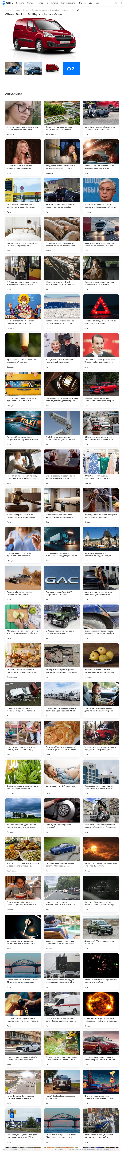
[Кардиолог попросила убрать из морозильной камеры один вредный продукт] (62, 157)
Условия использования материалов (89, 1149)
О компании (13, 1149)
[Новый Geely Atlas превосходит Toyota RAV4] (62, 1088)
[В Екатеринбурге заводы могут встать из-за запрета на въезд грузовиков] (101, 235)
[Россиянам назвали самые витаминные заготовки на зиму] (101, 661)
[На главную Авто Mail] (9, 3)
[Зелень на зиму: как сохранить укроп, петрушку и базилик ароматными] (62, 119)
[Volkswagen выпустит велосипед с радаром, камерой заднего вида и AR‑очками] (101, 739)
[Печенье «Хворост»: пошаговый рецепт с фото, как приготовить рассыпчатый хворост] (62, 739)
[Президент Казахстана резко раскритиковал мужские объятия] (101, 196)
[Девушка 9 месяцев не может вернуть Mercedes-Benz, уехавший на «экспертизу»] (62, 855)
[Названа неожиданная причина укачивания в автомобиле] (101, 274)
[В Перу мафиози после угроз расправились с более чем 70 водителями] (101, 429)
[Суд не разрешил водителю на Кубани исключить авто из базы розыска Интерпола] (62, 467)
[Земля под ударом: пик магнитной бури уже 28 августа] (101, 855)
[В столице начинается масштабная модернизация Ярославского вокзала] (101, 545)
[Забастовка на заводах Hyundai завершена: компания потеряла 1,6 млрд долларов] (101, 778)
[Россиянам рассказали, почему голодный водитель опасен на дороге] (23, 467)
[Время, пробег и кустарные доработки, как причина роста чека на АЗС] (23, 933)
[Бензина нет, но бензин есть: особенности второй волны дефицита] (23, 196)
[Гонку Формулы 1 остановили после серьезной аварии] (23, 1088)
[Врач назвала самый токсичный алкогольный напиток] (23, 351)
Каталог (8, 10)
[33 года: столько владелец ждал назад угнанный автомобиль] (62, 196)
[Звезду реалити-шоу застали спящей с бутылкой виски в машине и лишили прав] (101, 584)
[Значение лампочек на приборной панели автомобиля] (101, 971)
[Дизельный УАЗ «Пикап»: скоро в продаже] (101, 933)
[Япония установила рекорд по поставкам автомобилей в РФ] (62, 971)
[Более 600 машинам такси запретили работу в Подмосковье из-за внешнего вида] (23, 429)
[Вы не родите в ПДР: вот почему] (62, 778)
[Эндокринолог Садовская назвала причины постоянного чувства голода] (23, 894)
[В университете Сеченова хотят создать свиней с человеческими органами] (62, 235)
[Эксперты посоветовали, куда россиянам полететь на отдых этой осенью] (62, 933)
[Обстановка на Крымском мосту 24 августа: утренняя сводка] (62, 1126)
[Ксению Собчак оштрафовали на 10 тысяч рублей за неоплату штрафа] (101, 351)
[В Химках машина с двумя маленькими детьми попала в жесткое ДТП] (23, 700)
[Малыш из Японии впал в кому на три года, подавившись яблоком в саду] (23, 623)
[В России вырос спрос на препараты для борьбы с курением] (23, 545)
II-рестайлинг (55, 10)
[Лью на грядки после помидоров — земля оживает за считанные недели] (62, 1049)
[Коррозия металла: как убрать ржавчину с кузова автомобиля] (101, 623)
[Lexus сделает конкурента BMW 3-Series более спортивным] (23, 1049)
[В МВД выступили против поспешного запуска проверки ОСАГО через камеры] (62, 429)
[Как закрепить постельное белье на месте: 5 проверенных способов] (23, 235)
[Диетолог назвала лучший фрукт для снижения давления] (23, 778)
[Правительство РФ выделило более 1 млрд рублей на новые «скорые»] (62, 1010)
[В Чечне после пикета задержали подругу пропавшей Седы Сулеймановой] (23, 119)
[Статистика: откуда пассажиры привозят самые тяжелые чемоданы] (23, 390)
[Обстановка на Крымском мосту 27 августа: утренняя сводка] (23, 971)
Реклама (23, 1149)
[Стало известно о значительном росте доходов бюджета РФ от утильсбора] (62, 700)
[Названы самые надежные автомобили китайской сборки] (101, 390)
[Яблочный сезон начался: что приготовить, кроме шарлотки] (23, 661)
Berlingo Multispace (39, 10)
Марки (17, 10)
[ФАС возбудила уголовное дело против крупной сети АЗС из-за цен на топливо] (23, 1126)
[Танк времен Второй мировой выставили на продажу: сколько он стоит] (62, 661)
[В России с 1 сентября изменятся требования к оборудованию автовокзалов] (23, 274)
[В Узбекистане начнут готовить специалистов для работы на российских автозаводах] (101, 1126)
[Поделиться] (78, 10)
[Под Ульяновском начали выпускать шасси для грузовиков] (62, 545)
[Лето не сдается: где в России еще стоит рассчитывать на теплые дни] (23, 816)
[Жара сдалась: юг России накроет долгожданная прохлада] (101, 506)
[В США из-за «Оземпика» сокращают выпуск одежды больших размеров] (101, 467)
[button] (42, 39)
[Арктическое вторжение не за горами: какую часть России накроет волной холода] (62, 312)
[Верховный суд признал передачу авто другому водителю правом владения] (62, 390)
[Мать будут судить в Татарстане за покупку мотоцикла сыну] (101, 119)
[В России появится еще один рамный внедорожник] (62, 623)
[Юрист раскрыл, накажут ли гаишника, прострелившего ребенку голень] (23, 506)
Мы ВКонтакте (60, 1149)
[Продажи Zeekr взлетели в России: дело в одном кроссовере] (23, 584)
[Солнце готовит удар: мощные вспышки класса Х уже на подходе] (101, 1010)
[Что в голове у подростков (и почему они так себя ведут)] (23, 739)
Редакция (70, 1149)
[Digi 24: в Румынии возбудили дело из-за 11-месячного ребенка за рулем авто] (101, 700)
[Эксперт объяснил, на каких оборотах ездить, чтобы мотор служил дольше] (101, 894)
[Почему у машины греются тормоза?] (62, 816)
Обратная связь (109, 1149)
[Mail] (3, 3)
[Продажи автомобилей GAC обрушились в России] (62, 584)
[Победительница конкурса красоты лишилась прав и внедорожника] (23, 157)
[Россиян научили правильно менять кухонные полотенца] (62, 506)
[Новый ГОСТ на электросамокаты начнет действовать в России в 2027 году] (101, 816)
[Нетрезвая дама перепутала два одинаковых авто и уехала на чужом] (101, 157)
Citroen (26, 10)
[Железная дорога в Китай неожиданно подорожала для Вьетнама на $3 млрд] (62, 274)
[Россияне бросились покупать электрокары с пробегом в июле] (101, 1049)
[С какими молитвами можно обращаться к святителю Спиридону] (23, 312)
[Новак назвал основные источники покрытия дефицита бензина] (62, 894)
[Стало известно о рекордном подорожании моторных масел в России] (23, 1010)
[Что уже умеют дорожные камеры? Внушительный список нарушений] (101, 1088)
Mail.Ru (5, 1149)
